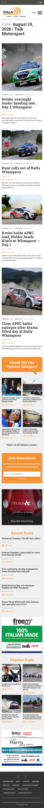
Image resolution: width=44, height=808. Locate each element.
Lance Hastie (28, 228)
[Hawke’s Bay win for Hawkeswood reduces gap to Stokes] (11, 704)
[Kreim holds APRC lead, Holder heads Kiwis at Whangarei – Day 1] (22, 209)
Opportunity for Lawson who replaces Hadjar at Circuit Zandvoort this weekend (11, 432)
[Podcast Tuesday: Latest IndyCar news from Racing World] (11, 387)
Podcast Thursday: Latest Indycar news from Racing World (30, 431)
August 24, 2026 (8, 575)
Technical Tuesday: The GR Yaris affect (21, 538)
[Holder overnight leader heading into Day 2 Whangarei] (22, 67)
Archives (6, 785)
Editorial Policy (9, 789)
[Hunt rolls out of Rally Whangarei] (22, 145)
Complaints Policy (25, 793)
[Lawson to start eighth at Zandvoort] (11, 673)
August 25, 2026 (8, 542)
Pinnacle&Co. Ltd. (22, 804)
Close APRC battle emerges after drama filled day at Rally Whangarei (20, 329)
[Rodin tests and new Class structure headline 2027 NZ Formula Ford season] (32, 673)
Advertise (16, 785)
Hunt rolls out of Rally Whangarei (21, 170)
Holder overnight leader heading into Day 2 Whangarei (18, 103)
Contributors (8, 781)
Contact (26, 781)
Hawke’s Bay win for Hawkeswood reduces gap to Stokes (10, 717)
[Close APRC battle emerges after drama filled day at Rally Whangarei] (22, 291)
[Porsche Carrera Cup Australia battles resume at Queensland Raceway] (32, 704)
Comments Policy (9, 793)
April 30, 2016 (7, 111)
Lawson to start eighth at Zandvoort (11, 685)
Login (40, 2)
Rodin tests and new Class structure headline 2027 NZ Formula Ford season (32, 687)
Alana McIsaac (28, 319)
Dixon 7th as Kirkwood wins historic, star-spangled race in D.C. (20, 603)
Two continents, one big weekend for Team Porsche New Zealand (20, 570)
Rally (11, 95)
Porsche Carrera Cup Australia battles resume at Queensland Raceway (32, 717)
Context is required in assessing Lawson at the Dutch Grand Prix (32, 400)
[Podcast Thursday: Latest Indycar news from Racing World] (32, 418)
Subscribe (35, 781)
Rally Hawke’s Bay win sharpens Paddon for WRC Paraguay (18, 586)
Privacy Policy (22, 789)
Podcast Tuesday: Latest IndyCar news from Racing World (11, 400)
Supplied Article (28, 95)
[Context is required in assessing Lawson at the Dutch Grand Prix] (32, 387)
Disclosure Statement (30, 785)
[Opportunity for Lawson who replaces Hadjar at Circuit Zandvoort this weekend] (11, 418)
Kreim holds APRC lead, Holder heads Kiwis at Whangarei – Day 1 (21, 239)
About (18, 781)
